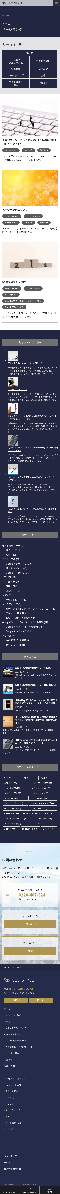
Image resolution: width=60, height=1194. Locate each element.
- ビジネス (9, 1129)
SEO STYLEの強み (12, 1015)
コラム (7, 1072)
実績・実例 (9, 1065)
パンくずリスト (12, 808)
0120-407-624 (32, 895)
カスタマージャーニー (15, 783)
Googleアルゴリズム (14, 307)
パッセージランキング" (42, 803)
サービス (8, 1021)
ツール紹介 (11, 798)
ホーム (7, 1008)
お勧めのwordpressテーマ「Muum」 (34, 667)
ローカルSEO (41, 823)
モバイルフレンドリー (15, 818)
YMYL (44, 778)
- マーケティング (12, 1110)
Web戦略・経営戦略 (18, 640)
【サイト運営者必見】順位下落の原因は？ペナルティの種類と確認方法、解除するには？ (36, 719)
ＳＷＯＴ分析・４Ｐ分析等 (21, 617)
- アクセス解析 (11, 1091)
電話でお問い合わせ (29, 1192)
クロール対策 (12, 788)
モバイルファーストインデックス (39, 813)
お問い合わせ (30, 924)
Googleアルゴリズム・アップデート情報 (23, 300)
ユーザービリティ (13, 823)
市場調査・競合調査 (17, 613)
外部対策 (44, 150)
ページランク (11, 150)
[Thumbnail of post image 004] (30, 119)
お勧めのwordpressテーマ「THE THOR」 (36, 684)
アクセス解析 (43, 61)
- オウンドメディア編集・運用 (18, 1046)
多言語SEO (10, 828)
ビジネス (43, 83)
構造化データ (29, 828)
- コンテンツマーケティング (17, 1040)
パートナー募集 (11, 1053)
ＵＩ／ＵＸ (13, 550)
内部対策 (13, 581)
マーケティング (16, 75)
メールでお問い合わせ (10, 1192)
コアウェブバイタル (40, 788)
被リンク (48, 828)
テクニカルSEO (12, 216)
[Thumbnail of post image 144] (30, 189)
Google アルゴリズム (16, 61)
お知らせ (8, 1059)
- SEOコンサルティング (15, 1027)
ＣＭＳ (11, 554)
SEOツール (13, 590)
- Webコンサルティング (15, 1034)
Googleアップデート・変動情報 (24, 626)
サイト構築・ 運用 (16, 83)
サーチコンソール (16, 568)
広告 (43, 75)
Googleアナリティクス (19, 563)
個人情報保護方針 (12, 1168)
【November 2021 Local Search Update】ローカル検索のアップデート (36, 741)
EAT (25, 778)
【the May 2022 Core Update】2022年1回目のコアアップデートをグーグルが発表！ (36, 701)
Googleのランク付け (14, 282)
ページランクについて (14, 209)
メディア (43, 69)
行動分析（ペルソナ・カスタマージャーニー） (31, 608)
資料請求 (30, 951)
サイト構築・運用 (13, 545)
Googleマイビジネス (18, 572)
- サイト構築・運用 (13, 1122)
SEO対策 (16, 69)
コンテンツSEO (33, 216)
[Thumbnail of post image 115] (30, 261)
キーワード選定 (43, 783)
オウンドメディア (16, 599)
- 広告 (7, 1116)
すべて (29, 53)
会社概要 (8, 1162)
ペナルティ (40, 808)
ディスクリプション (14, 803)
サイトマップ (40, 793)
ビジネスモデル (15, 644)
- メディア (9, 1103)
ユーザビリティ (43, 818)
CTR (7, 778)
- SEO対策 (9, 1097)
